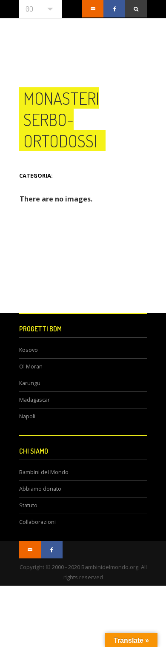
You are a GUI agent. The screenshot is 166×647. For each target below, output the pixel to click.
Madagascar (34, 399)
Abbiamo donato (40, 488)
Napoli (27, 416)
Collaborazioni (37, 522)
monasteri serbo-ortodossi (61, 119)
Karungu (29, 383)
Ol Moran (31, 366)
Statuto (28, 505)
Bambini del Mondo (44, 472)
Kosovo (28, 350)
